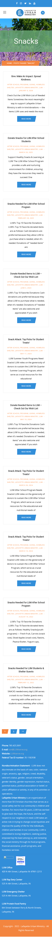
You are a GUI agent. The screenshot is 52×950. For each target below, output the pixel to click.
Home (9, 63)
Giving (32, 84)
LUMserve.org (17, 753)
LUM (41, 87)
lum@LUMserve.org (18, 749)
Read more (26, 119)
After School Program (17, 84)
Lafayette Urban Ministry (26, 87)
